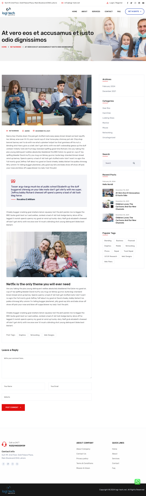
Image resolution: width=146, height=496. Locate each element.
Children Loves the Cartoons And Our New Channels (126, 206)
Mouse (105, 128)
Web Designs (49, 335)
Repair (116, 251)
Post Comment (12, 407)
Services (96, 11)
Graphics (22, 335)
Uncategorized (109, 137)
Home (74, 11)
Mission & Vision (83, 468)
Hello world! (108, 184)
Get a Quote (133, 11)
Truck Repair (128, 251)
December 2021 (109, 91)
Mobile (118, 246)
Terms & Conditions (84, 463)
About (84, 11)
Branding (107, 241)
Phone (107, 251)
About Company (83, 449)
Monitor (106, 123)
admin (27, 131)
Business (119, 241)
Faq (119, 11)
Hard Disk (107, 113)
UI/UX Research (110, 256)
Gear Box (106, 108)
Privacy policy (82, 458)
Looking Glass (108, 118)
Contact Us (81, 454)
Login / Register (116, 3)
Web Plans (108, 262)
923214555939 (17, 445)
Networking (14, 131)
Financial (131, 241)
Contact (109, 11)
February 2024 (109, 86)
